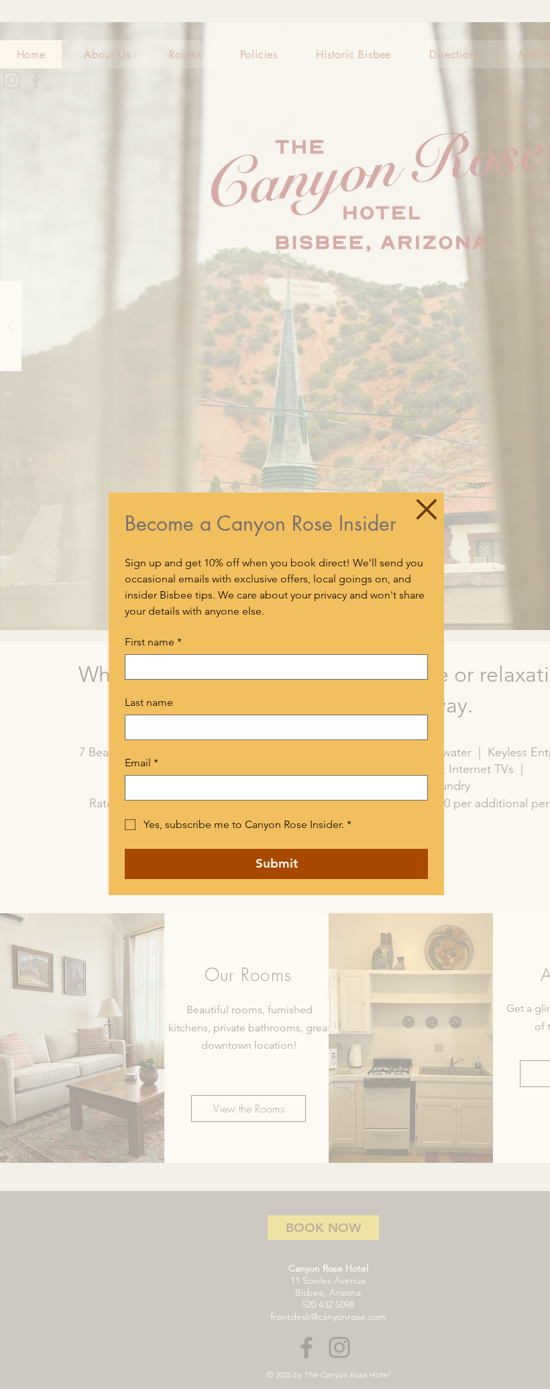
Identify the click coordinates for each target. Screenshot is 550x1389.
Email (141, 762)
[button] (427, 509)
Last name (149, 702)
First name (153, 641)
